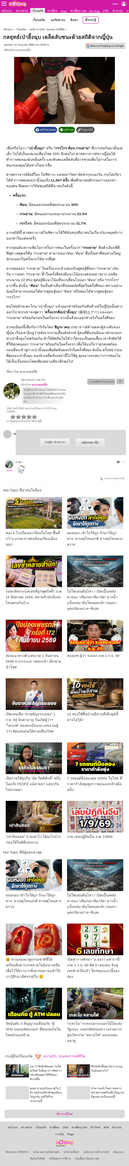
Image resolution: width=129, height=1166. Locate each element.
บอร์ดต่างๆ (58, 20)
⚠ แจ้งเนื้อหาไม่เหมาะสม (101, 381)
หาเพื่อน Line (78, 10)
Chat (63, 11)
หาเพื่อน (52, 10)
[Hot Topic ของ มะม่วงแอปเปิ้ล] (11, 398)
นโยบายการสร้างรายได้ (96, 1152)
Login (55, 442)
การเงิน (59, 1134)
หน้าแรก (7, 10)
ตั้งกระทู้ (90, 20)
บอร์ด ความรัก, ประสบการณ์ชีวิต (47, 29)
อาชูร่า (19, 462)
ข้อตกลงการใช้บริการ (17, 1152)
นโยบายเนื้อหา (71, 1152)
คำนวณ (118, 10)
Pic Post (94, 11)
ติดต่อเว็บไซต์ (37, 1158)
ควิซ (106, 10)
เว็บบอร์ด (37, 10)
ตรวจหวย (22, 10)
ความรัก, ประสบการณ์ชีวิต (64, 1056)
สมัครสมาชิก (90, 442)
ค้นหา (74, 20)
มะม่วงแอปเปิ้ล (23, 50)
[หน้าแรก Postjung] (17, 3)
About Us (118, 1152)
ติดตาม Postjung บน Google (107, 45)
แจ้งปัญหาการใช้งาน (60, 1158)
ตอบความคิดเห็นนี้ (114, 478)
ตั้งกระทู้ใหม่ (64, 1114)
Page (70, 1134)
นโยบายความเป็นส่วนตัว (46, 1152)
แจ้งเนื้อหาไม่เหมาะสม (87, 1158)
